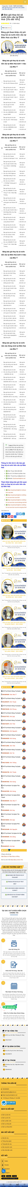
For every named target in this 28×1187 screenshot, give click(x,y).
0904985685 (5, 694)
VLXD (10, 6)
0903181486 (5, 829)
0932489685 (5, 810)
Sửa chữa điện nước (7, 1150)
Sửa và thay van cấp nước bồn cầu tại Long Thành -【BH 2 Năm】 (14, 650)
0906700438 (5, 709)
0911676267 (8, 1040)
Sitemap (8, 1176)
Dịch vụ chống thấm (7, 1127)
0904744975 (5, 724)
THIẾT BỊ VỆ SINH (17, 6)
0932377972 (5, 716)
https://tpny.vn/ (5, 856)
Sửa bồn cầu (5, 1138)
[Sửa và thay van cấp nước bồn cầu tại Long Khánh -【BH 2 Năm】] (14, 667)
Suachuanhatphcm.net (19, 478)
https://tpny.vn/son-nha (17, 859)
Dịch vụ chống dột (6, 1124)
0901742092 (5, 762)
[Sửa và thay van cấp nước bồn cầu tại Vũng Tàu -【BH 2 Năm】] (14, 531)
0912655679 (5, 702)
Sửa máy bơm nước (7, 1147)
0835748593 (5, 820)
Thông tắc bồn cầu (7, 1144)
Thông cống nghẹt (6, 1141)
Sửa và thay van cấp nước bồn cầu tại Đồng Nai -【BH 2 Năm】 (14, 596)
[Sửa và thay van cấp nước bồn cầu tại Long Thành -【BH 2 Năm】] (14, 640)
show (9, 27)
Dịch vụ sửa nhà (6, 1114)
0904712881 (5, 745)
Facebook (7, 1169)
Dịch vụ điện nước (6, 1121)
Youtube (7, 1165)
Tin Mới (14, 1176)
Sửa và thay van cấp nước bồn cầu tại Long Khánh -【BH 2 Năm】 (14, 677)
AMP (3, 1176)
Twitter (6, 1161)
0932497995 (5, 791)
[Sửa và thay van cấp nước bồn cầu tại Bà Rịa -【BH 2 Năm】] (14, 558)
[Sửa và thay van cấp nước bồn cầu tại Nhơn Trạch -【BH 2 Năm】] (14, 613)
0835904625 (5, 753)
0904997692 (5, 781)
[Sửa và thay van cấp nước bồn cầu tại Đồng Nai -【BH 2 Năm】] (14, 585)
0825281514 (5, 731)
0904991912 (8, 1069)
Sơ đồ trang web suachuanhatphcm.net (10, 1178)
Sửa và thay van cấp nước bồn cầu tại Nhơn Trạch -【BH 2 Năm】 (14, 623)
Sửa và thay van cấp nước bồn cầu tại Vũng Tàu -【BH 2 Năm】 (14, 542)
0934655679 (5, 846)
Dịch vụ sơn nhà (6, 1117)
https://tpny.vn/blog (14, 856)
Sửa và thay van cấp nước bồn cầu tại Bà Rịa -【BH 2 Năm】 (14, 569)
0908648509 (5, 738)
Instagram (7, 1172)
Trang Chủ (5, 6)
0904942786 (5, 772)
